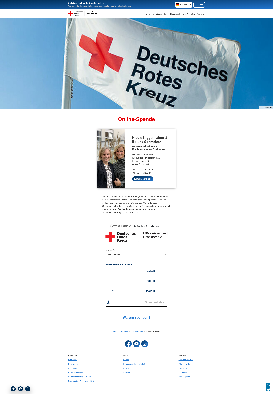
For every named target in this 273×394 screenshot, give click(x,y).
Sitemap (126, 372)
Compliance (72, 368)
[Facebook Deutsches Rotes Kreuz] (128, 343)
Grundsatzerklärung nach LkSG (80, 377)
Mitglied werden (185, 364)
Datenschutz (73, 364)
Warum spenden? (136, 317)
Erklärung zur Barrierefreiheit (134, 364)
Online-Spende (184, 377)
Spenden (191, 14)
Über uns (200, 14)
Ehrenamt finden (185, 368)
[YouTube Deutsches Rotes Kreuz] (136, 343)
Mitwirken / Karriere (178, 14)
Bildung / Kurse (162, 14)
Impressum (72, 359)
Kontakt (126, 359)
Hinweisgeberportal (75, 372)
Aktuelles (126, 368)
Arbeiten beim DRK (186, 359)
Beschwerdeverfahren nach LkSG (81, 381)
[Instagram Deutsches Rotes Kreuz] (144, 343)
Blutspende (183, 372)
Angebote (150, 14)
